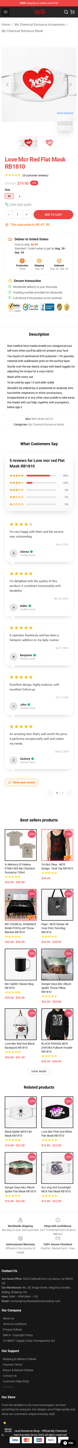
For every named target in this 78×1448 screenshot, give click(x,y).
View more (39, 1071)
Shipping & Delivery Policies (19, 1359)
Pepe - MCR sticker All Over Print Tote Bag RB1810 (54, 928)
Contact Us (10, 1375)
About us (8, 1318)
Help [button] (70, 1443)
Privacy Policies (12, 1329)
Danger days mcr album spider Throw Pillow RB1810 (56, 987)
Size (7, 189)
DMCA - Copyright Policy (18, 1335)
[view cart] (72, 12)
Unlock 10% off (8, 1430)
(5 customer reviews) (35, 175)
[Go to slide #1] (28, 143)
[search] (66, 12)
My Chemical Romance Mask (22, 31)
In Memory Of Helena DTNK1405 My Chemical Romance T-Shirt (20, 868)
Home (6, 24)
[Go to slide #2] (49, 143)
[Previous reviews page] (50, 793)
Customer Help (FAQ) (16, 1381)
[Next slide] (70, 84)
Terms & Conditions (15, 1324)
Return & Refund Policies (18, 1370)
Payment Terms (12, 1364)
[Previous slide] (8, 84)
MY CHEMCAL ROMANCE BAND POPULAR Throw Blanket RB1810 (20, 928)
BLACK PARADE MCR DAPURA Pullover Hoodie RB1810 (56, 1047)
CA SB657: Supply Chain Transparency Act (29, 1340)
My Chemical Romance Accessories (40, 24)
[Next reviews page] (69, 793)
